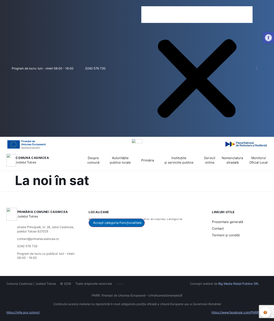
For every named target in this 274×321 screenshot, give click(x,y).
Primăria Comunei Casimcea (42, 212)
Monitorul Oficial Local (258, 160)
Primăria (147, 160)
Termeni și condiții (226, 235)
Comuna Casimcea (32, 158)
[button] (197, 3)
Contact (218, 228)
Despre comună (93, 160)
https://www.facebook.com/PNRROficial (239, 312)
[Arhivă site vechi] (265, 68)
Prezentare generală (227, 222)
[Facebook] (129, 283)
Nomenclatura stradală (232, 160)
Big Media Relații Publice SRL (238, 283)
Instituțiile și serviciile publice (179, 160)
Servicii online (209, 160)
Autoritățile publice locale (120, 160)
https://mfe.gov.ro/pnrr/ (23, 312)
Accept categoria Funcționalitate (117, 223)
